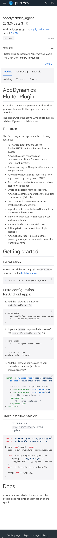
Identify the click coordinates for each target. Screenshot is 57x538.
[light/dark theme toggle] (52, 3)
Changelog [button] (22, 71)
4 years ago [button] (19, 29)
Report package (31, 535)
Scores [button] (33, 79)
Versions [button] (20, 79)
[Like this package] (49, 38)
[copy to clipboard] (52, 278)
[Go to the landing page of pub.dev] (19, 3)
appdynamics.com (40, 29)
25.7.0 (14, 33)
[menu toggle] (4, 3)
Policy (46, 535)
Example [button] (36, 71)
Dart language (13, 535)
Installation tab (29, 273)
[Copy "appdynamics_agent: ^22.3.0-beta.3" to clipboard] (27, 23)
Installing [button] (7, 79)
